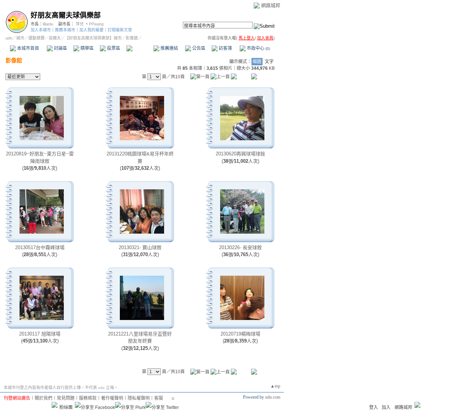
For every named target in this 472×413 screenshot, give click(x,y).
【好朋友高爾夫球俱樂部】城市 (93, 38)
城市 (20, 38)
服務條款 (88, 398)
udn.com (272, 397)
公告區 (198, 48)
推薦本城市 (65, 30)
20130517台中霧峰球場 (40, 247)
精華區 (86, 48)
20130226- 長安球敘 (240, 247)
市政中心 (258, 48)
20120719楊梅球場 (240, 334)
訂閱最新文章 (120, 30)
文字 (269, 61)
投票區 (113, 48)
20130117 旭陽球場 (39, 334)
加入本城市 (41, 30)
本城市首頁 (27, 48)
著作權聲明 (112, 398)
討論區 (60, 48)
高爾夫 (55, 38)
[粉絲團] (55, 405)
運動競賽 (36, 38)
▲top (275, 386)
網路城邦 (270, 5)
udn (9, 38)
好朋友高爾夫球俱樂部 (66, 15)
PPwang (96, 24)
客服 (158, 398)
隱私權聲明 (139, 398)
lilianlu (48, 24)
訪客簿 (225, 48)
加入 (386, 407)
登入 (373, 407)
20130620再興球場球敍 (240, 153)
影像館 (139, 48)
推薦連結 (168, 48)
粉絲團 (66, 407)
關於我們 (43, 398)
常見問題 (65, 398)
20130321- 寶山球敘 (140, 247)
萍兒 (80, 24)
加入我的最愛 (91, 30)
